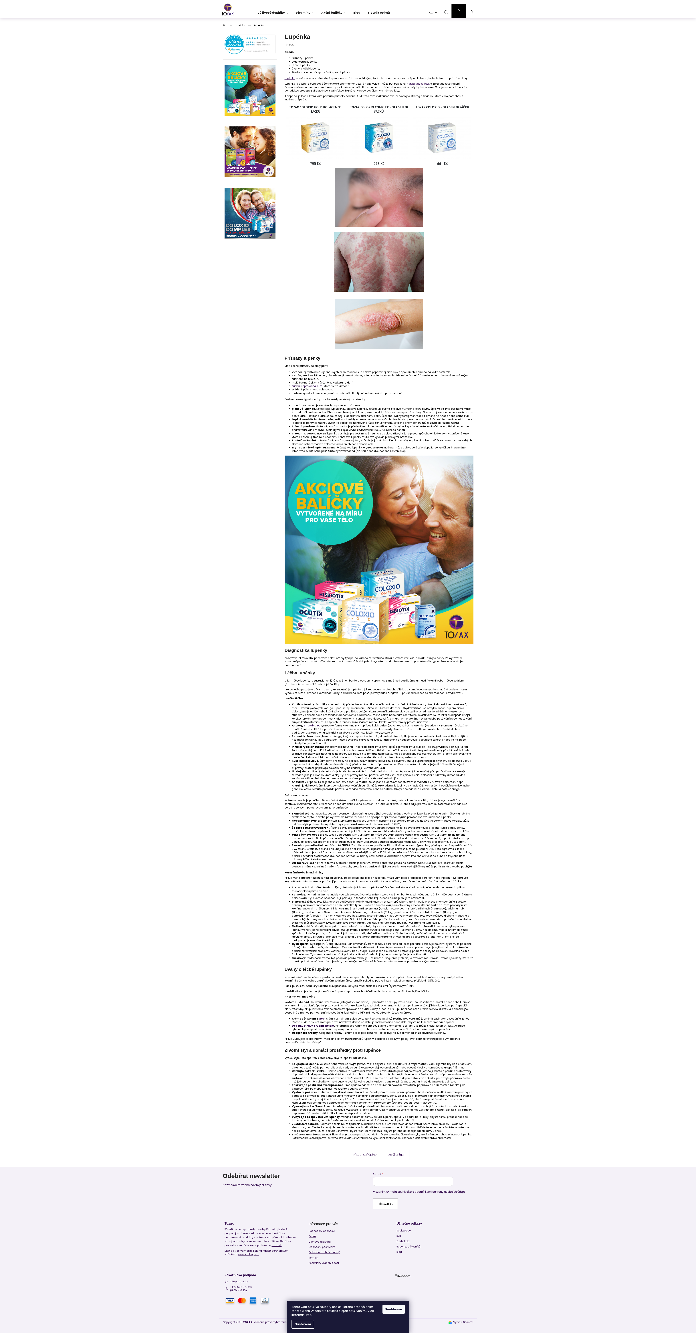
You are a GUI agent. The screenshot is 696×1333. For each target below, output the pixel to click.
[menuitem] (273, 11)
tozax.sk (277, 1245)
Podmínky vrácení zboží (324, 1263)
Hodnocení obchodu (322, 1231)
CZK (432, 12)
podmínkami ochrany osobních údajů (440, 1192)
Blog (399, 1252)
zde (308, 1315)
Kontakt (313, 1258)
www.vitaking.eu (248, 1254)
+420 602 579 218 (241, 1287)
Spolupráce (403, 1230)
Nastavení (303, 1324)
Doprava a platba (320, 1241)
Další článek (396, 1155)
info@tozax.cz (239, 1281)
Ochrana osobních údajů (324, 1252)
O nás (312, 1236)
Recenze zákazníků (408, 1246)
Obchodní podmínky (322, 1247)
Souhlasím (393, 1309)
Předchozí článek (365, 1155)
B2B (398, 1236)
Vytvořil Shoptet (463, 1322)
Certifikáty (403, 1241)
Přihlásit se (385, 1204)
